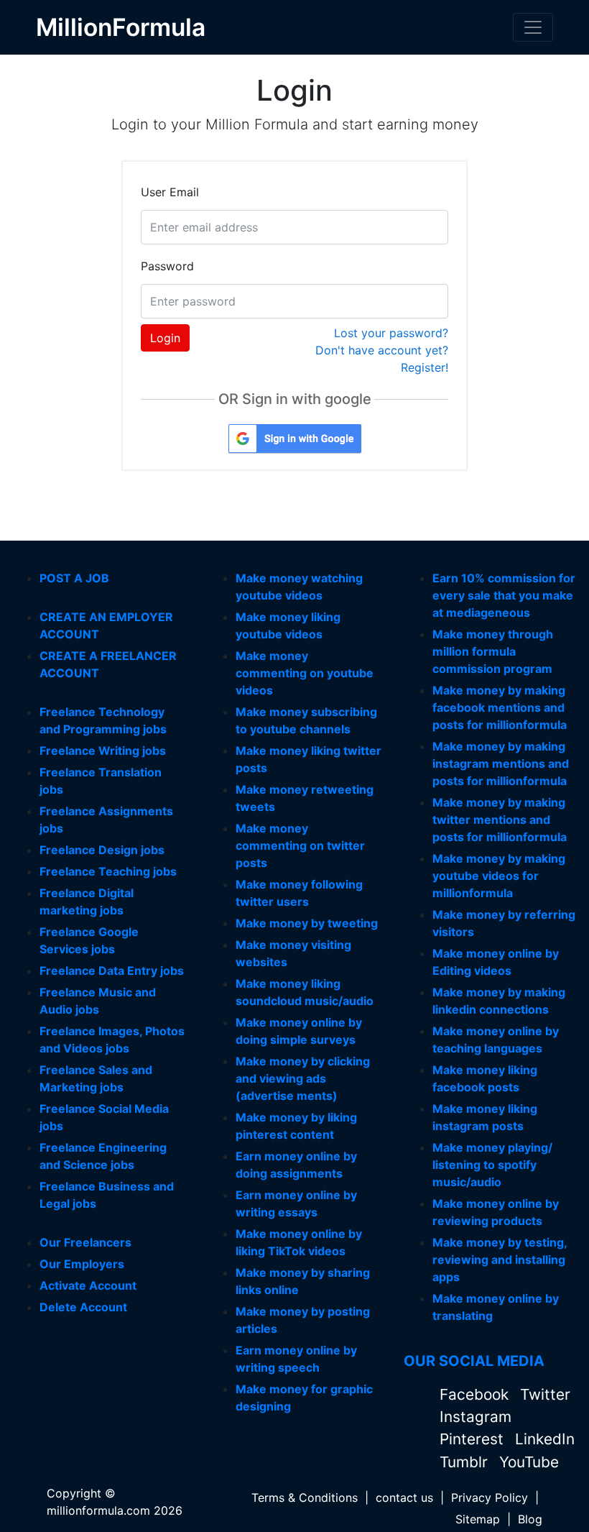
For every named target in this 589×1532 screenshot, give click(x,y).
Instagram (475, 1417)
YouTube (529, 1462)
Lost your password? (391, 333)
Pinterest (474, 1439)
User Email (170, 192)
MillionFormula (120, 27)
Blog (530, 1519)
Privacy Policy (489, 1497)
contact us (404, 1497)
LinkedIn (545, 1439)
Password (167, 266)
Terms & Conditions (304, 1497)
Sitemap (477, 1519)
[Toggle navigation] (533, 27)
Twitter (545, 1394)
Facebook (476, 1394)
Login (165, 338)
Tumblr (466, 1462)
